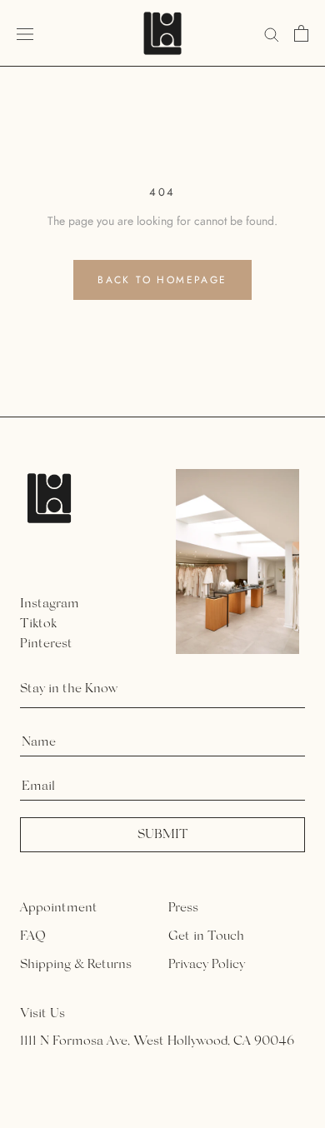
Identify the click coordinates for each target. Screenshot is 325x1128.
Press (183, 908)
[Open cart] (301, 33)
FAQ (33, 936)
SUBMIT (163, 834)
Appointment (59, 908)
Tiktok (38, 624)
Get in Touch (206, 936)
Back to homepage (162, 279)
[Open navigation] (25, 33)
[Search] (271, 33)
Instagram (49, 604)
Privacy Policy (206, 964)
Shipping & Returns (76, 964)
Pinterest (46, 644)
